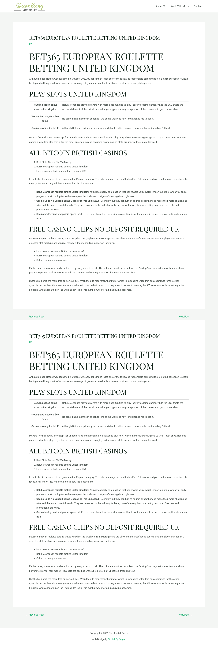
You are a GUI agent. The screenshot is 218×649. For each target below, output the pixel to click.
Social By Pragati (117, 639)
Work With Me (178, 6)
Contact (198, 6)
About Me (161, 6)
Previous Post (34, 316)
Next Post (186, 316)
